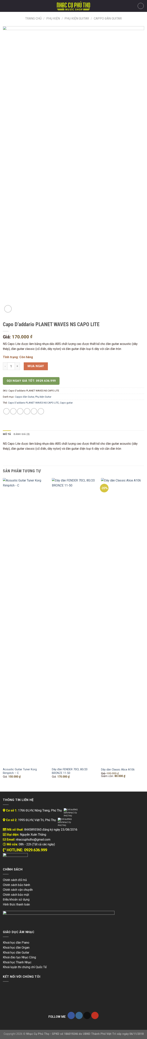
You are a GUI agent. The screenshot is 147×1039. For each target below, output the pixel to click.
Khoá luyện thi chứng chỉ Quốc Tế (25, 967)
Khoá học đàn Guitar (16, 952)
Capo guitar (66, 402)
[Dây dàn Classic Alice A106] (123, 621)
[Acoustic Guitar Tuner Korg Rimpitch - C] (25, 621)
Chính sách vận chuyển (18, 890)
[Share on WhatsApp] (6, 411)
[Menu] (5, 6)
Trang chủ (33, 18)
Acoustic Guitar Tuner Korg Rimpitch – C (20, 771)
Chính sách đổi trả (15, 880)
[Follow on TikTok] (87, 1015)
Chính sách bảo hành (16, 885)
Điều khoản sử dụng (16, 899)
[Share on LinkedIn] (41, 411)
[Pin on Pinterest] (34, 411)
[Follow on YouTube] (95, 1015)
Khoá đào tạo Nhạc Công (19, 957)
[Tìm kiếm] (11, 6)
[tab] (7, 434)
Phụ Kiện (53, 18)
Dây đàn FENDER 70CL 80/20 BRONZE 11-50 (69, 771)
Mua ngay (36, 366)
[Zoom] (8, 309)
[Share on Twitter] (20, 411)
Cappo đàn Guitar (108, 18)
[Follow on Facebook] (71, 1015)
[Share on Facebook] (13, 411)
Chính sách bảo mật (16, 895)
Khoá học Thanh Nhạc (17, 962)
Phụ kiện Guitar (77, 18)
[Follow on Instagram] (79, 1015)
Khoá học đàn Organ (16, 947)
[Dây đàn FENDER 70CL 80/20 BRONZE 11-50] (74, 621)
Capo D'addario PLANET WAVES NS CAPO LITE (33, 402)
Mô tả (7, 434)
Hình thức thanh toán (16, 904)
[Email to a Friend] (27, 411)
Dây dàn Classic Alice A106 (118, 769)
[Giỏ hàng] (141, 6)
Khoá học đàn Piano (16, 942)
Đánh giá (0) (22, 434)
